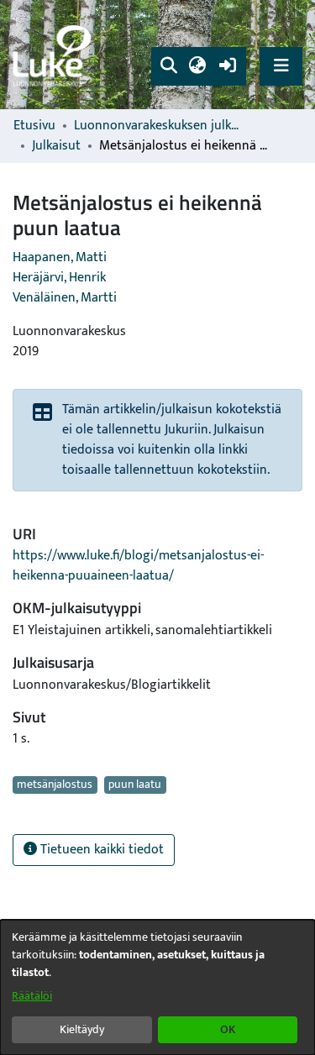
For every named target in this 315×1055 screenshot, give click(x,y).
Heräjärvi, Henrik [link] (59, 277)
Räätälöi (32, 996)
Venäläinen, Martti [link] (65, 297)
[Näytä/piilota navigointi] (281, 66)
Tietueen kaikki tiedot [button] (100, 849)
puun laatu (134, 784)
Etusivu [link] (34, 126)
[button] (168, 66)
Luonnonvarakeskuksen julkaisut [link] (158, 126)
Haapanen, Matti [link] (60, 257)
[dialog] (157, 987)
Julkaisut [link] (56, 146)
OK (227, 1029)
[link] (55, 55)
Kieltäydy (82, 1029)
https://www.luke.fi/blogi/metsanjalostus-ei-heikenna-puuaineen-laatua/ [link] (138, 565)
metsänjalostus (54, 784)
